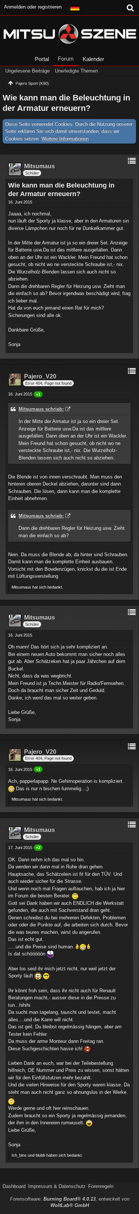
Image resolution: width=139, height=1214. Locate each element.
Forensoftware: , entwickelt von (69, 1202)
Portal (42, 59)
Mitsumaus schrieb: (41, 409)
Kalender (93, 59)
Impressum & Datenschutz (57, 1186)
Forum (66, 58)
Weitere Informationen (65, 138)
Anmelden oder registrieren (33, 7)
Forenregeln (100, 1186)
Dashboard (14, 1186)
